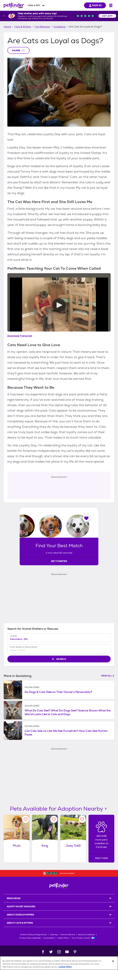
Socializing (59, 26)
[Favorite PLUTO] (26, 819)
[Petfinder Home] (14, 5)
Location (13, 636)
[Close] (113, 961)
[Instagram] (59, 952)
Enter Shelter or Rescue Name (23, 647)
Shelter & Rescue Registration (33, 934)
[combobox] (59, 639)
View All (106, 675)
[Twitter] (51, 952)
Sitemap (53, 934)
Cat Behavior (42, 26)
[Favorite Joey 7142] (82, 819)
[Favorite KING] (54, 819)
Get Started (59, 561)
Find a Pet (34, 5)
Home (7, 26)
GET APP (107, 15)
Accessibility (48, 938)
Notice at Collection (86, 934)
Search (61, 659)
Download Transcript (19, 335)
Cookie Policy (63, 938)
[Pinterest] (75, 952)
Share (16, 50)
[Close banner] (4, 15)
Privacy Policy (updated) (30, 938)
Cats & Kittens (22, 26)
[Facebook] (43, 952)
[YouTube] (67, 952)
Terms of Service (68, 934)
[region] (59, 963)
